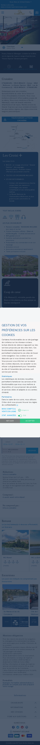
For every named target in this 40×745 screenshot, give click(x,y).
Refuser (10, 421)
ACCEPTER (30, 421)
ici (17, 405)
